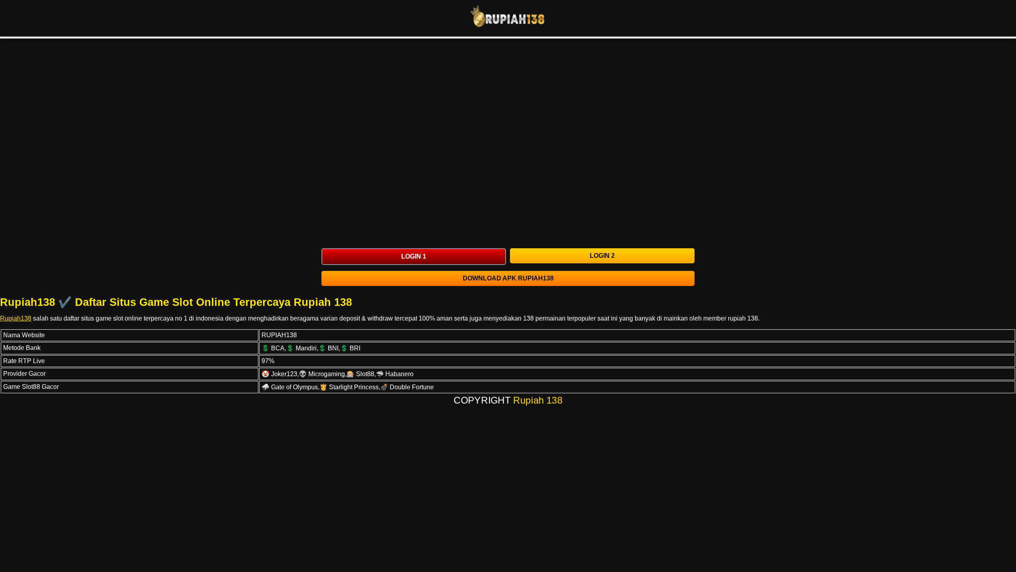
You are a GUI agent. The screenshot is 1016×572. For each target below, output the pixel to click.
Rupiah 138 (538, 400)
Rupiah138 (15, 318)
